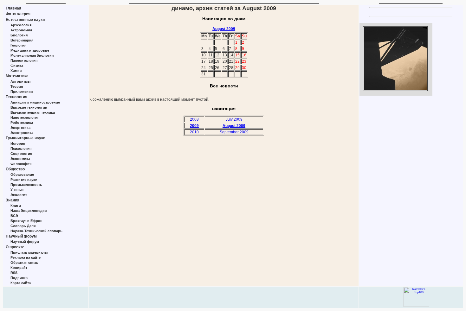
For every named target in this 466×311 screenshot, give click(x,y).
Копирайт (18, 268)
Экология (18, 195)
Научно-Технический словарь (36, 231)
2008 (194, 119)
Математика (17, 76)
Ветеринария (21, 40)
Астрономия (21, 30)
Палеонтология (23, 60)
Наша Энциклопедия (28, 211)
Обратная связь (24, 262)
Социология (21, 154)
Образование (22, 174)
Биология (19, 35)
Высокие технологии (28, 107)
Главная (13, 8)
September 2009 (234, 132)
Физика (16, 65)
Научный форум (21, 236)
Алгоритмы (20, 81)
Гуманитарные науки (25, 138)
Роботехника (21, 122)
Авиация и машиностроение (35, 102)
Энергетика (20, 128)
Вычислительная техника (32, 112)
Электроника (21, 133)
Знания (12, 200)
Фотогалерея (18, 14)
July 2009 (234, 119)
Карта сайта (20, 283)
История (17, 143)
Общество (15, 169)
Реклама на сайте (25, 257)
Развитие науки (23, 179)
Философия (20, 164)
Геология (18, 45)
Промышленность (26, 185)
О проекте (15, 247)
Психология (20, 148)
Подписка (19, 278)
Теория (16, 86)
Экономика (20, 159)
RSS (13, 273)
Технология (16, 97)
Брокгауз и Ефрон (26, 221)
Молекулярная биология (32, 55)
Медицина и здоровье (29, 50)
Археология (20, 25)
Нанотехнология (24, 117)
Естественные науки (25, 19)
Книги (15, 205)
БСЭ (14, 216)
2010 (194, 132)
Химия (16, 71)
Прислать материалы (29, 252)
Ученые (16, 190)
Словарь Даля (23, 226)
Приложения (21, 91)
